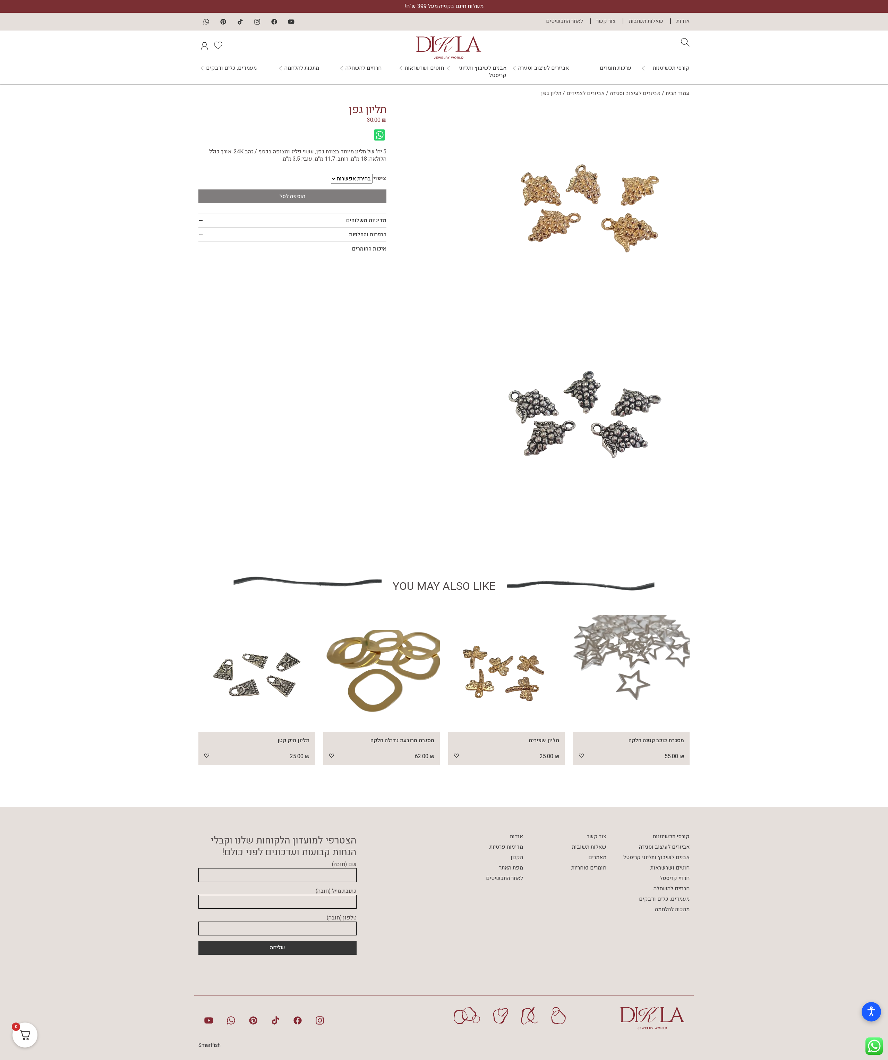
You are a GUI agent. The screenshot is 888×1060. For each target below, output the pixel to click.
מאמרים (597, 857)
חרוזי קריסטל (675, 878)
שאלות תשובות (646, 21)
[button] (581, 755)
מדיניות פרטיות (506, 847)
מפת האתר (511, 868)
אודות (683, 21)
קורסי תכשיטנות (671, 68)
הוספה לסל (292, 196)
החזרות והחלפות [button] (367, 234)
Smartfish (209, 1045)
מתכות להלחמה (301, 68)
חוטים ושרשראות (424, 68)
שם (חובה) (344, 864)
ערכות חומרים (615, 68)
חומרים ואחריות (588, 868)
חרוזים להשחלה (363, 68)
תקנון (517, 857)
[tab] (292, 220)
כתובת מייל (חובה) (336, 891)
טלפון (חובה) (342, 918)
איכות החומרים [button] (369, 249)
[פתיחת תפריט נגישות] (871, 1011)
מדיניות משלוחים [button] (366, 220)
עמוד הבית (678, 93)
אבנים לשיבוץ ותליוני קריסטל (482, 72)
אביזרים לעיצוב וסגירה (543, 68)
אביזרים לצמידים (585, 93)
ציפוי (379, 178)
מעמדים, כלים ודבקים (231, 68)
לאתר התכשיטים (564, 21)
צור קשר (606, 21)
